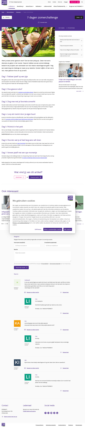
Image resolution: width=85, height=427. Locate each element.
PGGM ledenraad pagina (29, 411)
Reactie (16, 249)
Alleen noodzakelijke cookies (52, 229)
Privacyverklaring (39, 425)
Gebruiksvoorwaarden (51, 425)
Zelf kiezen (38, 229)
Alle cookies (67, 229)
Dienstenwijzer (79, 425)
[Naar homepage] (4, 2)
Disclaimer (70, 425)
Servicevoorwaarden (55, 263)
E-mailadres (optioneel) (50, 242)
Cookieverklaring (62, 425)
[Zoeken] (82, 2)
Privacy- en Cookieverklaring (21, 223)
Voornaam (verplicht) (19, 242)
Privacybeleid (44, 263)
